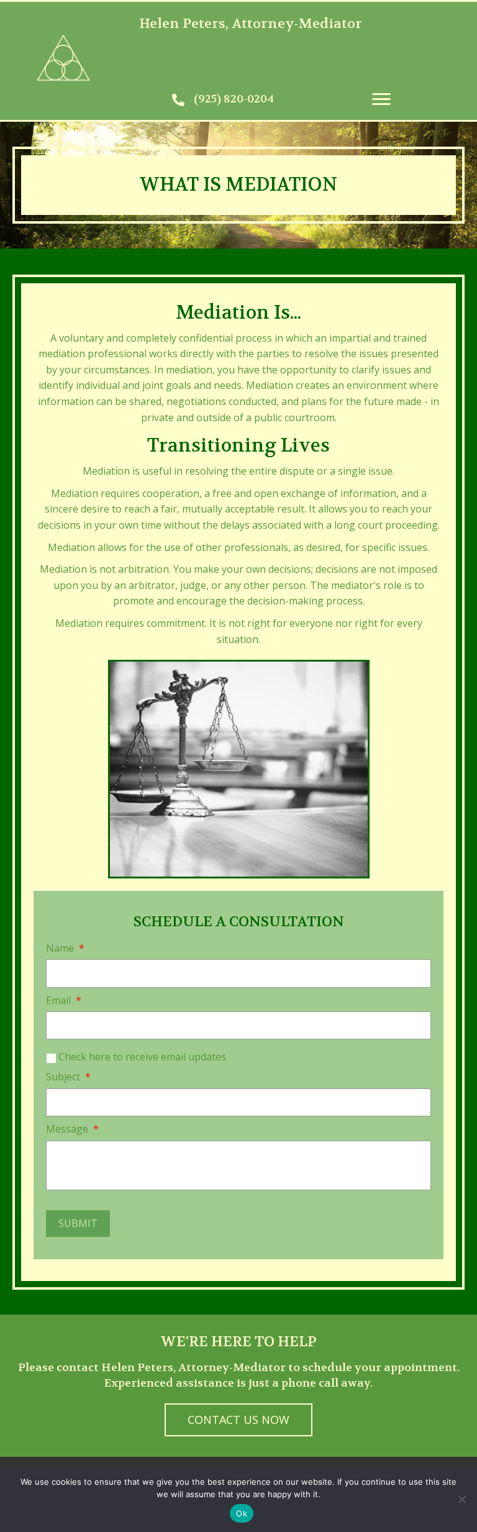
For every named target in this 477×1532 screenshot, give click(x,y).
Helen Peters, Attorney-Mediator (250, 23)
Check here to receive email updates (142, 1057)
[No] (461, 1499)
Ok (241, 1513)
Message (72, 1129)
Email (63, 1000)
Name (65, 948)
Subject (68, 1076)
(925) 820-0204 (234, 99)
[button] (381, 99)
